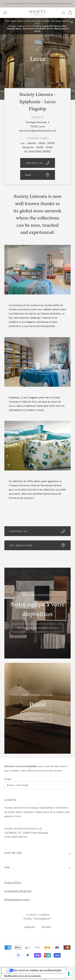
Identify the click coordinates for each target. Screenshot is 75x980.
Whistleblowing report (17, 899)
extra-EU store (51, 26)
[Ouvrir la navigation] (5, 12)
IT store (37, 26)
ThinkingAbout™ (42, 918)
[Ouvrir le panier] (70, 13)
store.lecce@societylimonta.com (37, 130)
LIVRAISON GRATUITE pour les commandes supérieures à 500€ (37, 4)
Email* (8, 779)
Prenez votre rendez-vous (37, 628)
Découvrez (37, 718)
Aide (7, 867)
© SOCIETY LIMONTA (37, 915)
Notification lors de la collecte (22, 975)
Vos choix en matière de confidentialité (37, 970)
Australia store (44, 28)
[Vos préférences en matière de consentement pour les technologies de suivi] (68, 973)
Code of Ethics (12, 882)
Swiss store (29, 28)
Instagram (29, 927)
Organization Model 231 (18, 891)
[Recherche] (63, 12)
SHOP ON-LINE (13, 853)
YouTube (46, 927)
